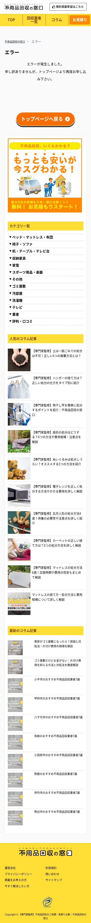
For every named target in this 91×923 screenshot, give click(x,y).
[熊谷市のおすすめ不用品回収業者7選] (20, 818)
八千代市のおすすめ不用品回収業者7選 (58, 717)
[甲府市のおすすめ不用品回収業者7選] (20, 704)
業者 (15, 314)
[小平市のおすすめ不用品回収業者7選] (20, 685)
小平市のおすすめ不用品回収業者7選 (57, 679)
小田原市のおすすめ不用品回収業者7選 (58, 755)
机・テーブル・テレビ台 (31, 251)
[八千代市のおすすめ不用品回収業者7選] (20, 723)
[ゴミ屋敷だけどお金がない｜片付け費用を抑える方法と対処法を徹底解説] (20, 666)
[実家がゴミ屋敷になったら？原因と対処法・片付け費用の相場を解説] (20, 647)
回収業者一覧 (34, 19)
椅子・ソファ (22, 244)
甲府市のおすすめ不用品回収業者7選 (57, 698)
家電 (15, 265)
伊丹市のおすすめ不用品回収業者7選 (57, 792)
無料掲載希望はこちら (70, 6)
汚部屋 (17, 293)
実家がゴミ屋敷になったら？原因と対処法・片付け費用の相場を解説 (57, 643)
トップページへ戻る (42, 118)
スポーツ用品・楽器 (27, 272)
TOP (11, 20)
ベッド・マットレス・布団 (32, 237)
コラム (56, 20)
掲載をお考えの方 (16, 880)
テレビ (17, 307)
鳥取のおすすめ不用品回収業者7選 (55, 736)
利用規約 (51, 868)
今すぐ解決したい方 (17, 886)
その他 (17, 279)
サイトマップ (54, 880)
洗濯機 (17, 300)
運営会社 (10, 868)
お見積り (80, 20)
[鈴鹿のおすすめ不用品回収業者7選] (20, 780)
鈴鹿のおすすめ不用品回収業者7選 (55, 773)
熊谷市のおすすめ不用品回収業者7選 (57, 811)
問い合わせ (52, 874)
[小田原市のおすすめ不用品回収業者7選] (20, 761)
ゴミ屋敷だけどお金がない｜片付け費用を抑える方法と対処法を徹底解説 (57, 662)
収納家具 (19, 258)
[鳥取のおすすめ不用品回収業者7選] (20, 742)
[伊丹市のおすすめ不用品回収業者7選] (20, 799)
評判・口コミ (22, 321)
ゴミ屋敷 (19, 286)
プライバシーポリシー (18, 874)
